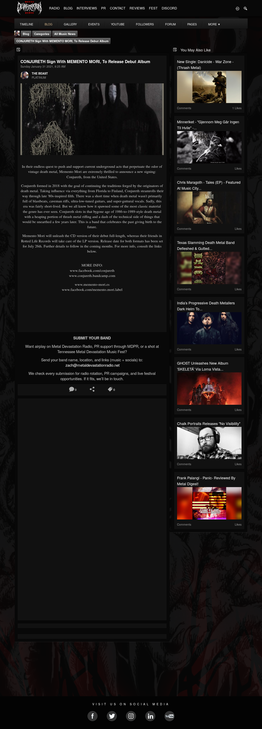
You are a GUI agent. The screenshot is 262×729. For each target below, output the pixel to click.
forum (170, 24)
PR (103, 8)
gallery (70, 24)
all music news (65, 34)
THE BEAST (40, 73)
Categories (41, 34)
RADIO (54, 8)
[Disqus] (92, 456)
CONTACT (117, 8)
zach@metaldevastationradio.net (92, 365)
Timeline (26, 24)
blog (48, 24)
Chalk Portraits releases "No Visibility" (208, 423)
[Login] (237, 8)
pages (192, 24)
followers (145, 24)
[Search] (246, 8)
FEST (153, 8)
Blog (26, 34)
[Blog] (18, 49)
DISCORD (169, 8)
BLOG (68, 8)
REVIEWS (137, 8)
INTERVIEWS (87, 8)
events (93, 24)
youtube (117, 24)
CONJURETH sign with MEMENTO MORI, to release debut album (62, 41)
